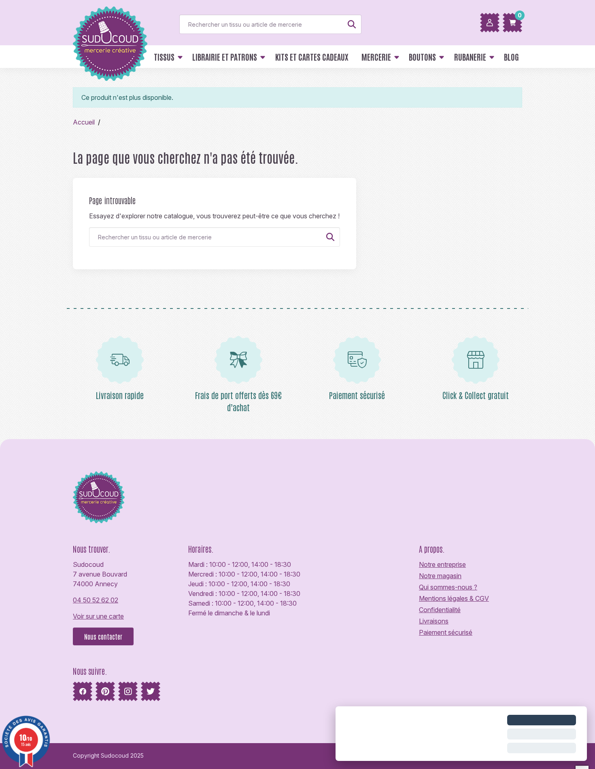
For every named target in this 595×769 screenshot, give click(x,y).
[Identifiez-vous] (489, 22)
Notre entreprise (442, 564)
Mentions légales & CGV (454, 598)
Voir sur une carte (98, 616)
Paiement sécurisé (445, 632)
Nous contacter (103, 636)
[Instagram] (128, 691)
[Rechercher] (351, 24)
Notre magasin (440, 576)
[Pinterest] (105, 691)
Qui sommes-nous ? (448, 587)
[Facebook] (82, 691)
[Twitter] (150, 691)
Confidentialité (440, 610)
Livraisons (433, 621)
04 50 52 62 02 (95, 600)
